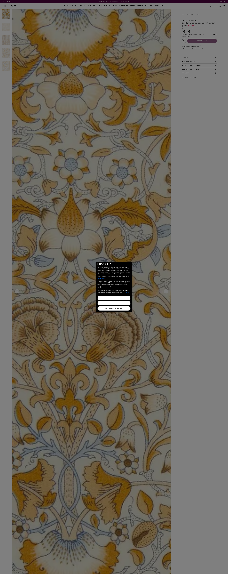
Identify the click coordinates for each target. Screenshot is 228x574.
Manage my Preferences (114, 308)
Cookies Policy (101, 278)
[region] (114, 287)
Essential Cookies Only (114, 303)
